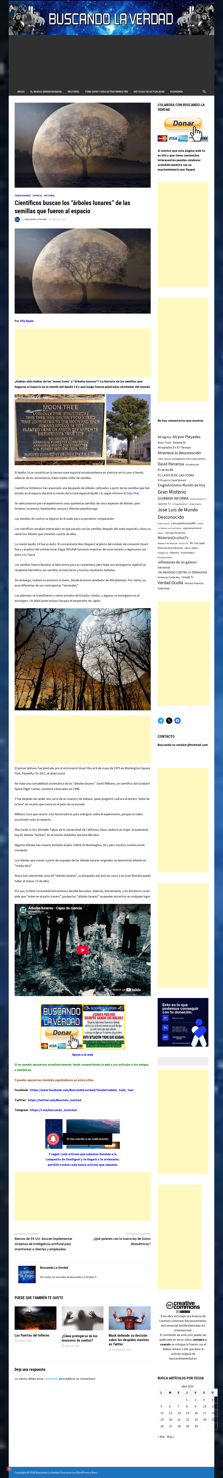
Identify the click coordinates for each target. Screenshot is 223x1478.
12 (162, 1413)
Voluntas (164, 588)
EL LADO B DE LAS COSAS (176, 475)
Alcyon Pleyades (186, 436)
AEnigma (164, 437)
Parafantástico (188, 552)
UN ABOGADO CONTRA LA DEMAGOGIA (182, 572)
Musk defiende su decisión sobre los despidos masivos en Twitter (129, 1339)
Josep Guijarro (164, 523)
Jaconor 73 (164, 503)
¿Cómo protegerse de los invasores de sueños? (80, 1338)
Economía (176, 91)
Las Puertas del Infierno (32, 1335)
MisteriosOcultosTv (173, 537)
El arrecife (165, 469)
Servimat (164, 567)
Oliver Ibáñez (191, 548)
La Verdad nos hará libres (169, 528)
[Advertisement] (111, 61)
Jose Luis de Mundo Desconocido (178, 513)
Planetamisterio (165, 557)
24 (204, 1420)
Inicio (21, 91)
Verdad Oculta (170, 582)
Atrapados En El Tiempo (174, 447)
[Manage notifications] (9, 1469)
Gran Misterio (172, 492)
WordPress (82, 1472)
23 (196, 1420)
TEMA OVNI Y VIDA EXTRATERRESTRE (106, 91)
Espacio (37, 195)
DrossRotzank (192, 464)
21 (179, 1420)
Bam (94, 1472)
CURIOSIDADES (23, 195)
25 (213, 1420)
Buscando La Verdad (36, 219)
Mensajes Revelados (175, 532)
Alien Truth (164, 442)
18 (213, 1413)
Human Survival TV (198, 499)
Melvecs (161, 533)
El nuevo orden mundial (46, 91)
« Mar (161, 1437)
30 (196, 1426)
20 (170, 1420)
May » (170, 1437)
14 (179, 1413)
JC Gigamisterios (180, 504)
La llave (200, 523)
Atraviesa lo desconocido (179, 452)
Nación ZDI (183, 543)
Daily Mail (132, 493)
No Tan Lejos (197, 543)
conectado (51, 1379)
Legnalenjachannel (192, 528)
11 (213, 1406)
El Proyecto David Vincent (172, 480)
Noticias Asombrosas (170, 548)
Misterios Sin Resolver (168, 543)
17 (204, 1413)
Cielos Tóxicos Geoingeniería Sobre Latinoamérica (182, 458)
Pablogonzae (163, 553)
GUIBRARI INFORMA (173, 498)
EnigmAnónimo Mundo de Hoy (181, 485)
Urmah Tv (188, 577)
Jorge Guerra (195, 504)
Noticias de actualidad (149, 91)
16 (196, 1413)
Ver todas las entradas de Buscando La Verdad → (68, 1277)
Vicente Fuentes (194, 583)
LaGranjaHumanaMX (183, 523)
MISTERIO (73, 91)
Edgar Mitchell (67, 549)
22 (187, 1420)
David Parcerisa (171, 464)
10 (204, 1406)
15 (187, 1413)
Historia (49, 195)
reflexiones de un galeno (177, 562)
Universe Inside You (169, 577)
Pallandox (174, 552)
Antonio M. (179, 442)
